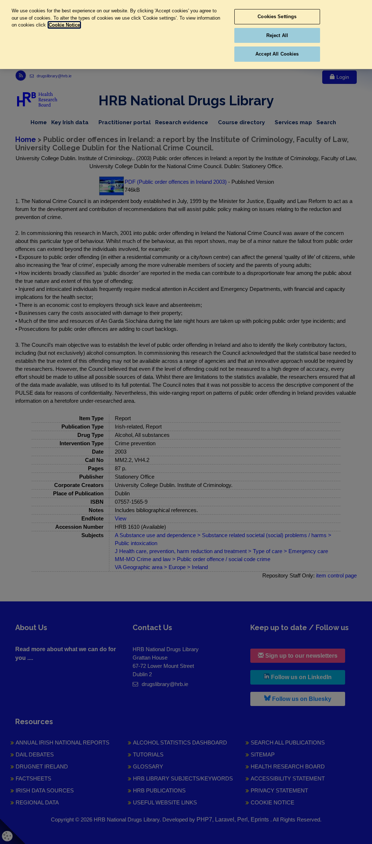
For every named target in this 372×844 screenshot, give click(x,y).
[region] (186, 34)
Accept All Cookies (277, 54)
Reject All (277, 35)
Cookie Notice (64, 25)
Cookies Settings (277, 16)
